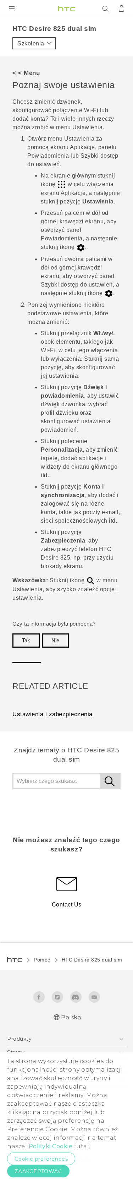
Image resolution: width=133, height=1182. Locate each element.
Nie (55, 640)
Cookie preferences (41, 1159)
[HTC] (66, 8)
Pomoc (42, 960)
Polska (71, 1017)
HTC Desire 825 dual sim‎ (92, 960)
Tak (26, 640)
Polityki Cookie (51, 1146)
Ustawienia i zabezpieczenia (52, 714)
